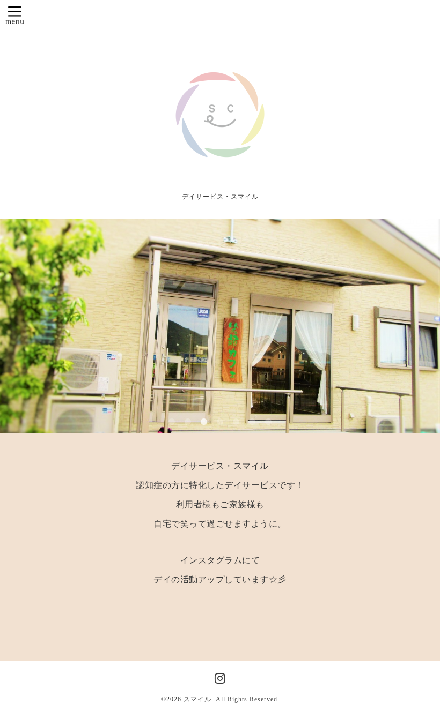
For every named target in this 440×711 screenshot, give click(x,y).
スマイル (197, 699)
